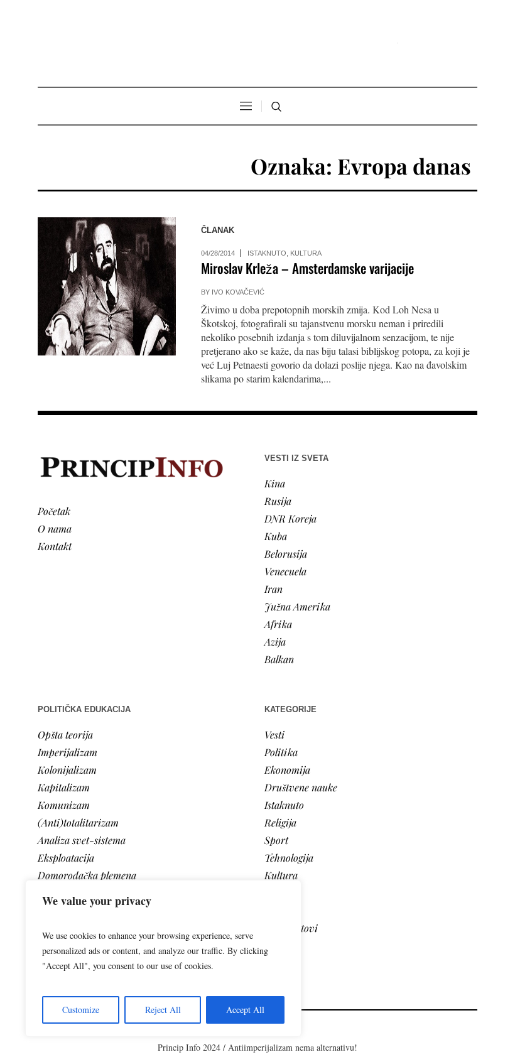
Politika (281, 752)
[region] (163, 958)
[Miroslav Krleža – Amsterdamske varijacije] (107, 286)
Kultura (306, 253)
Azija (275, 641)
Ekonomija (287, 769)
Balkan (279, 659)
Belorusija (285, 553)
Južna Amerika (297, 606)
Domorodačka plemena (87, 875)
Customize (80, 1010)
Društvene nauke (300, 787)
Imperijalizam (67, 752)
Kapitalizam (64, 787)
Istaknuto (266, 253)
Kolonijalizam (67, 769)
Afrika (278, 624)
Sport (276, 840)
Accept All (245, 1010)
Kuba (275, 536)
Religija (280, 822)
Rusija (277, 500)
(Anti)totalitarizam (78, 822)
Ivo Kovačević (238, 292)
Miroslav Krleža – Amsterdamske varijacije (307, 268)
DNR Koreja (290, 518)
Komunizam (64, 804)
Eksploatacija (66, 857)
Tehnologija (288, 857)
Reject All (163, 1010)
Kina (274, 483)
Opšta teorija (65, 734)
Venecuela (285, 571)
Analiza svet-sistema (82, 840)
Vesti (274, 734)
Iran (273, 588)
